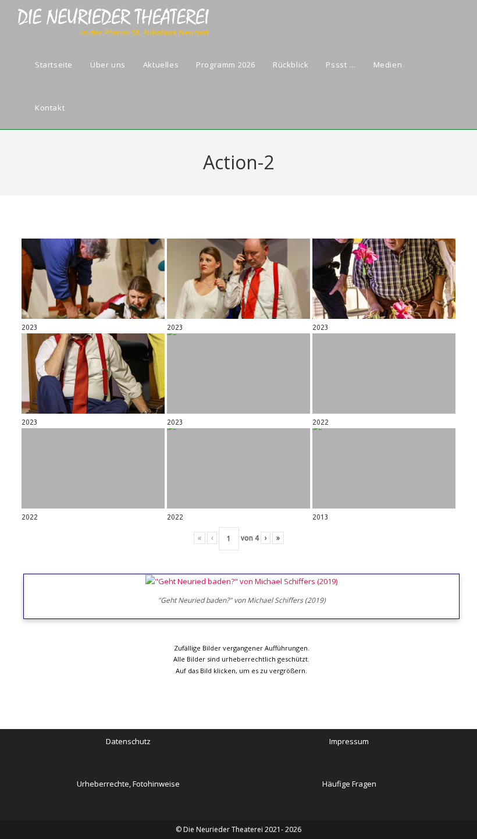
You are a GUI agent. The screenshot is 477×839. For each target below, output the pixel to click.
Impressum (349, 741)
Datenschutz (128, 741)
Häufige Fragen (349, 783)
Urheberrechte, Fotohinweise (128, 783)
